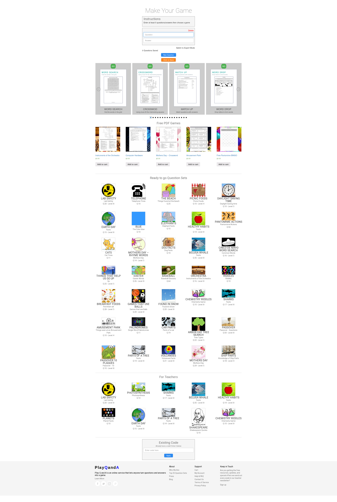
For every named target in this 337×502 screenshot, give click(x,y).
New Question (168, 55)
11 (174, 117)
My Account (199, 473)
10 (172, 117)
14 (181, 117)
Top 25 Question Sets (178, 473)
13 (179, 117)
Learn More (99, 479)
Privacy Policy (200, 485)
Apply (168, 455)
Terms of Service (202, 482)
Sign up (223, 485)
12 (176, 117)
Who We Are (174, 470)
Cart (196, 470)
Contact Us (199, 479)
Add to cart (102, 164)
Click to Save (168, 60)
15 (183, 117)
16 (186, 117)
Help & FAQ (199, 476)
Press (171, 476)
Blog (171, 479)
